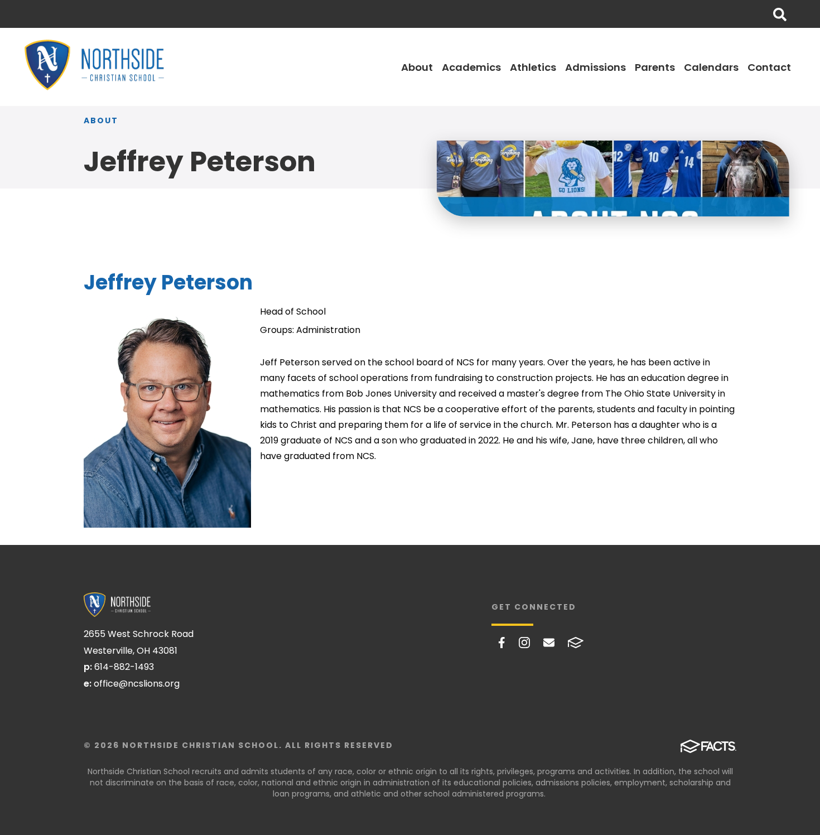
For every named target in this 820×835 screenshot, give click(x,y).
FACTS (575, 642)
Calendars (711, 67)
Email (548, 642)
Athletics (533, 67)
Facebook (501, 642)
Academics (471, 67)
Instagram (524, 642)
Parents (655, 67)
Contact (769, 67)
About (417, 67)
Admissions (595, 67)
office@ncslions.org (137, 683)
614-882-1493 (124, 666)
